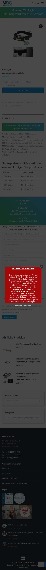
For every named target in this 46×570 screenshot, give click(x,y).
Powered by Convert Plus (23, 305)
